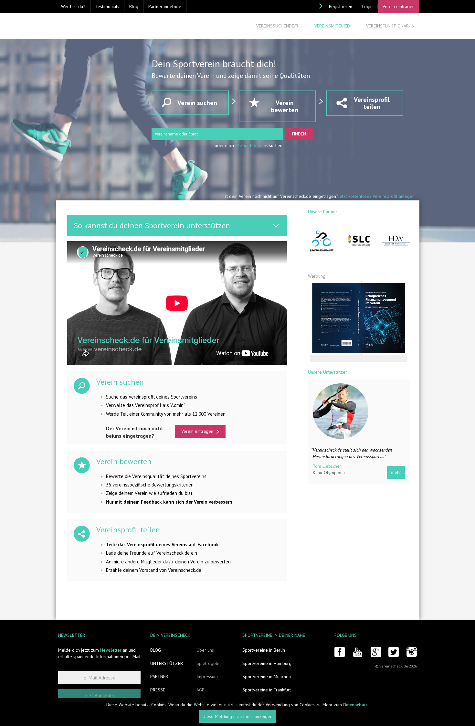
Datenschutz (355, 704)
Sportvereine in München (266, 676)
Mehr (401, 472)
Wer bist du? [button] (73, 6)
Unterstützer (166, 663)
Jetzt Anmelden (99, 695)
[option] (364, 433)
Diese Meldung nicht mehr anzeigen (237, 716)
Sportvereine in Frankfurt (266, 690)
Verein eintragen (399, 6)
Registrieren (340, 6)
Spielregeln (207, 663)
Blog (133, 6)
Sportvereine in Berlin (263, 650)
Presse (157, 690)
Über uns (205, 650)
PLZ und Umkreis (251, 145)
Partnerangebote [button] (164, 6)
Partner (159, 676)
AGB (200, 690)
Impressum (207, 676)
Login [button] (367, 6)
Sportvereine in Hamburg (266, 663)
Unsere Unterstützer (327, 372)
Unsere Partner (322, 212)
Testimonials (107, 6)
